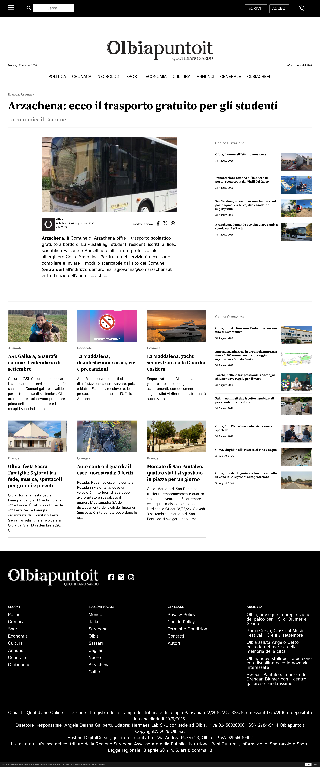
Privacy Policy (181, 615)
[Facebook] (111, 577)
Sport (133, 77)
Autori (174, 643)
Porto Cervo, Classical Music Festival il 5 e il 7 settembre (275, 633)
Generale (230, 77)
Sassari (96, 643)
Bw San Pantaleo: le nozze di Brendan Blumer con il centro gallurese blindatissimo (276, 679)
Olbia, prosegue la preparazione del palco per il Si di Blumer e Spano (278, 619)
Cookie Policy (181, 622)
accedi (279, 8)
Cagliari (96, 650)
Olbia (94, 636)
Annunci (205, 77)
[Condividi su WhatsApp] (301, 8)
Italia (93, 622)
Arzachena (99, 665)
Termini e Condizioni (188, 629)
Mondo (95, 615)
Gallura (96, 672)
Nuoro (95, 658)
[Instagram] (131, 577)
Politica (57, 77)
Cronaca (81, 77)
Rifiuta (315, 764)
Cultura (181, 77)
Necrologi (108, 77)
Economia (156, 77)
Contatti (176, 636)
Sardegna (98, 629)
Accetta (308, 764)
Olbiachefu (259, 77)
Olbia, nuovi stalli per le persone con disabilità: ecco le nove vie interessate (279, 663)
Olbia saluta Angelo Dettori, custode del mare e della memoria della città (275, 647)
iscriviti (255, 8)
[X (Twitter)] (121, 577)
